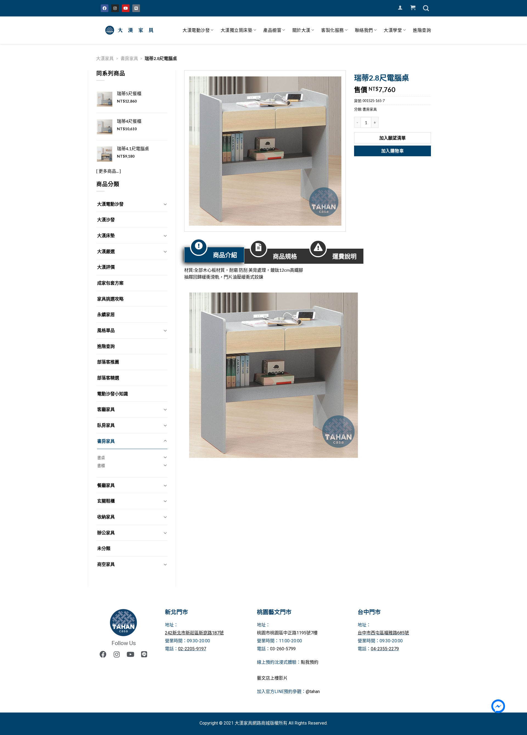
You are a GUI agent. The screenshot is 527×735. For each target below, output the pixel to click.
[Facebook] (104, 8)
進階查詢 (422, 30)
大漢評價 (106, 266)
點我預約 (309, 662)
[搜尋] (426, 8)
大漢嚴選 (106, 251)
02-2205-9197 (192, 648)
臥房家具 (106, 425)
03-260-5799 (283, 648)
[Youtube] (126, 8)
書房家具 (129, 58)
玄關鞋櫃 (106, 500)
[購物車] (412, 8)
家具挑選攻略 (110, 298)
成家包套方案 (110, 282)
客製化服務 (332, 30)
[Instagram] (115, 8)
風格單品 (106, 330)
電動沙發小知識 (112, 393)
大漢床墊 (106, 235)
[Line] (136, 8)
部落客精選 (108, 377)
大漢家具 (105, 58)
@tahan (313, 691)
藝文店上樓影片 (272, 678)
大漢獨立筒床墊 (237, 30)
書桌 (101, 457)
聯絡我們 (364, 30)
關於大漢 (301, 30)
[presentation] (214, 254)
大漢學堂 (393, 30)
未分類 (103, 548)
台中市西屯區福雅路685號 (383, 632)
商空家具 (106, 564)
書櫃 (101, 465)
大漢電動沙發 (196, 30)
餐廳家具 (106, 485)
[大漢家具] (130, 30)
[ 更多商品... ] (108, 171)
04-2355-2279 (385, 648)
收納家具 (106, 516)
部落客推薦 (108, 361)
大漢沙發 (106, 219)
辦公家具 (106, 532)
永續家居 (106, 314)
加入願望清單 (392, 137)
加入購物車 (392, 150)
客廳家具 (106, 409)
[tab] (214, 254)
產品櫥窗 (272, 30)
